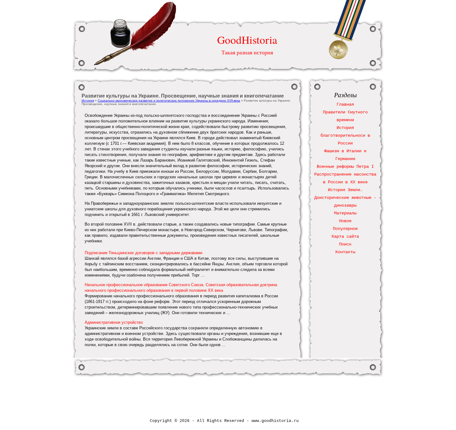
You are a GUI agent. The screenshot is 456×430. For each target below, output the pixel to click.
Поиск (345, 244)
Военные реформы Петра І (345, 166)
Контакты (345, 251)
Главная (345, 104)
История (88, 100)
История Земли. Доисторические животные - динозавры (345, 197)
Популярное (345, 228)
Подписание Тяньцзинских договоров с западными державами (143, 252)
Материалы (345, 213)
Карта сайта (345, 236)
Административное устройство (114, 322)
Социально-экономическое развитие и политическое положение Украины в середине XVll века (169, 100)
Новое (345, 220)
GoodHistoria (247, 39)
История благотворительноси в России (345, 135)
